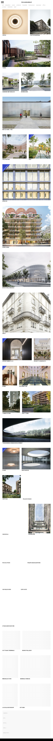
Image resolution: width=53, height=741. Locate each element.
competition (7, 5)
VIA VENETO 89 (23, 386)
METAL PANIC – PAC (7, 129)
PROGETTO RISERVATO (40, 361)
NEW (30, 159)
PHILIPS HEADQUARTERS (33, 562)
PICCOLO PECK (6, 562)
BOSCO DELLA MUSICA (8, 287)
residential (10, 6)
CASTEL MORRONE (35, 35)
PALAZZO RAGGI (27, 499)
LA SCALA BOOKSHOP (8, 707)
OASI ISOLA (5, 534)
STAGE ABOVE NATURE (8, 626)
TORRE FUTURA (6, 413)
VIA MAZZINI (31, 534)
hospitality (24, 5)
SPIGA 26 (4, 201)
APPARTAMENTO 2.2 (7, 361)
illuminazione (32, 5)
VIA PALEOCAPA (6, 589)
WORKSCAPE (24, 92)
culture (13, 5)
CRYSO (4, 35)
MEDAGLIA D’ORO (6, 678)
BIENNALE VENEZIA (25, 678)
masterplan (38, 5)
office (44, 5)
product (4, 6)
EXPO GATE (24, 589)
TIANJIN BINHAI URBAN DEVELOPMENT (12, 443)
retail (15, 6)
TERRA (4, 68)
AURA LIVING (5, 247)
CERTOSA (5, 499)
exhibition (18, 5)
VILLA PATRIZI (6, 159)
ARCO (4, 333)
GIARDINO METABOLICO (8, 92)
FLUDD (4, 470)
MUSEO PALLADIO (27, 650)
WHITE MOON (25, 470)
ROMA (4, 386)
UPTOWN (22, 707)
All (2, 5)
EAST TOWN (25, 413)
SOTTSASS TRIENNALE (8, 650)
